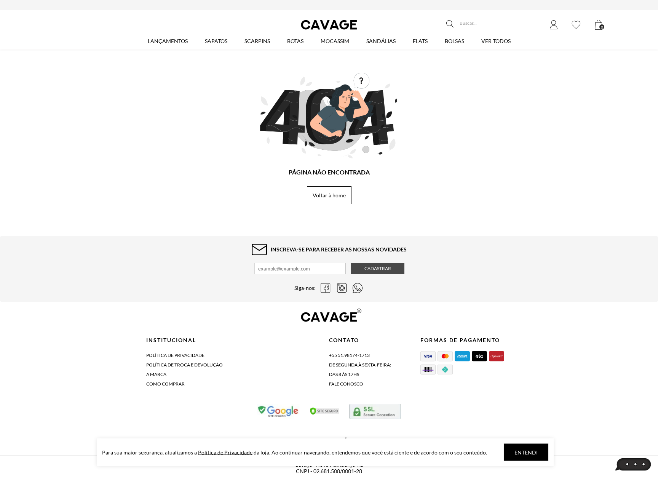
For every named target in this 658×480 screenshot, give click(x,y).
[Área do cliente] (553, 25)
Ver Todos (496, 41)
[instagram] (341, 288)
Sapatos (216, 41)
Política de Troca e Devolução (184, 365)
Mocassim (335, 41)
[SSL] (375, 413)
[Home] (329, 29)
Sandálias (381, 41)
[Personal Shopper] (633, 464)
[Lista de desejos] (576, 25)
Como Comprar (165, 384)
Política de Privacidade (175, 355)
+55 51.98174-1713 (349, 355)
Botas (295, 41)
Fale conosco (346, 384)
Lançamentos (168, 41)
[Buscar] (450, 24)
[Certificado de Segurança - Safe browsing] (278, 413)
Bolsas (454, 41)
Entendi (526, 452)
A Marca (156, 374)
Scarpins (257, 41)
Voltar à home (329, 195)
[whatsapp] (357, 288)
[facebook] (325, 288)
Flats (420, 41)
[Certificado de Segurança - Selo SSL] (325, 413)
